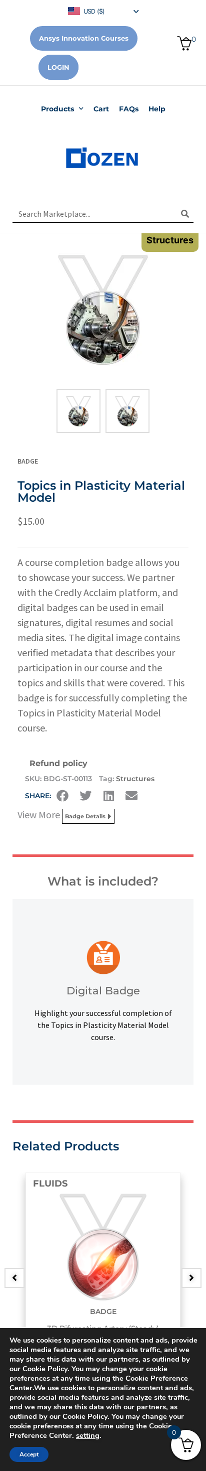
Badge (28, 461)
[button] (63, 796)
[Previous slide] (14, 1278)
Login (59, 67)
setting (88, 1435)
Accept (29, 1454)
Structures (135, 778)
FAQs (128, 108)
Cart (101, 108)
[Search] (185, 213)
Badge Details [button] (85, 816)
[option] (103, 1270)
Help (157, 108)
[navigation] (103, 10)
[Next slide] (192, 1278)
